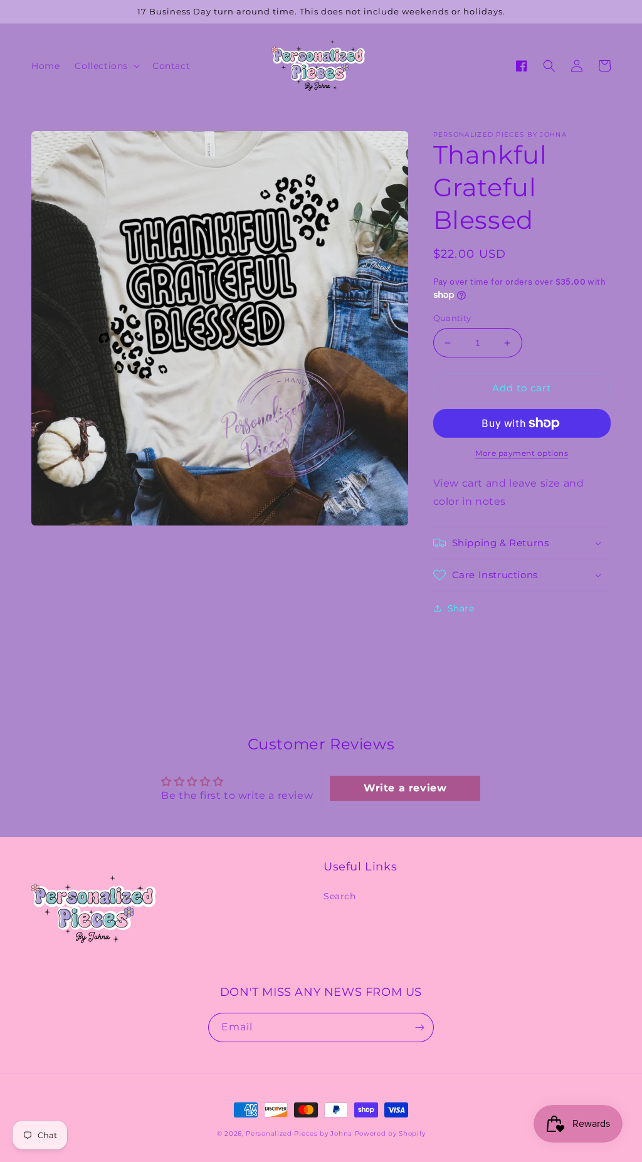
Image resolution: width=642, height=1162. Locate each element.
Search (340, 896)
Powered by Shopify (390, 1133)
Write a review (405, 788)
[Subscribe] (419, 1027)
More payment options (521, 453)
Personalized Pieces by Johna (299, 1133)
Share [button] (461, 608)
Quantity (452, 318)
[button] (106, 66)
